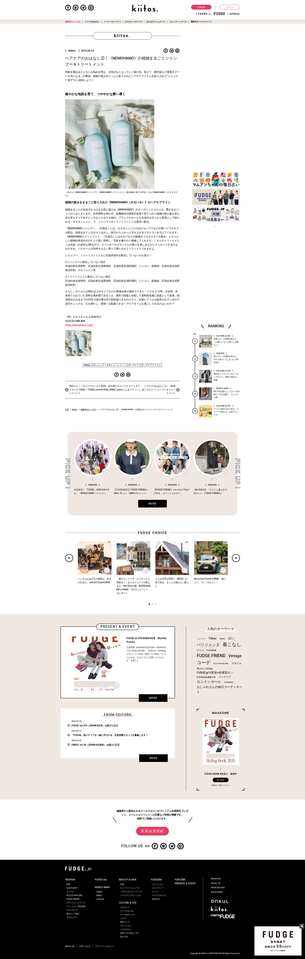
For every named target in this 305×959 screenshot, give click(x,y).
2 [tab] (152, 604)
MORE (153, 698)
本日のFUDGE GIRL (221, 663)
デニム (200, 650)
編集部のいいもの (72, 21)
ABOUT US (70, 946)
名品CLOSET (72, 887)
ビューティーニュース (129, 887)
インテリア (224, 677)
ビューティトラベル (178, 21)
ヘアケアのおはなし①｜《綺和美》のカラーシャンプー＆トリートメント (158, 389)
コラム (123, 918)
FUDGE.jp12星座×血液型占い (215, 673)
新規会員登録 (152, 831)
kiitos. (75, 409)
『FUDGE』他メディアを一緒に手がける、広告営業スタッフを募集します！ (109, 735)
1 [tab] (149, 604)
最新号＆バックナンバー (201, 21)
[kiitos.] (145, 8)
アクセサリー (72, 917)
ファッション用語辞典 (75, 906)
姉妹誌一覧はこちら (219, 785)
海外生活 (156, 899)
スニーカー (201, 639)
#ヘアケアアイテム (151, 365)
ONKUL (222, 638)
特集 (68, 884)
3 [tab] (155, 604)
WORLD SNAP (102, 887)
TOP (67, 409)
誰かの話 (124, 936)
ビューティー (158, 887)
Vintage (234, 656)
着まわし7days (72, 913)
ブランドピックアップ (75, 902)
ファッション (158, 884)
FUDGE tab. (101, 879)
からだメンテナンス (133, 21)
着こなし (232, 644)
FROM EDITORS (218, 887)
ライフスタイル (127, 911)
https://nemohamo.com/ (79, 325)
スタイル (236, 663)
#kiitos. (87, 365)
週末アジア (125, 922)
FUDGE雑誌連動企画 (206, 677)
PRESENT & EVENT (185, 883)
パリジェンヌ (208, 645)
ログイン (230, 7)
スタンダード (72, 910)
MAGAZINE (216, 878)
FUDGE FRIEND (211, 656)
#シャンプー (100, 365)
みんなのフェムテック (156, 21)
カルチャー (125, 907)
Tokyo (212, 638)
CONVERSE (228, 682)
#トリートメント (117, 365)
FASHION (70, 879)
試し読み (220, 779)
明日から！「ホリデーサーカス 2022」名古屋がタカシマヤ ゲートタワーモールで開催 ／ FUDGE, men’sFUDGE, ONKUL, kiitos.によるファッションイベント (105, 389)
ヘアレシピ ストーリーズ (131, 891)
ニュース (70, 891)
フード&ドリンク (127, 914)
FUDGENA (211, 650)
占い (231, 638)
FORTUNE (180, 879)
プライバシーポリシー (104, 946)
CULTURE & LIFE (127, 902)
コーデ (203, 663)
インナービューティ (112, 21)
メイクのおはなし (92, 21)
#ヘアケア (134, 365)
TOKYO (99, 891)
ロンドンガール (209, 681)
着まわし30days (205, 668)
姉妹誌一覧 (215, 883)
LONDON (100, 899)
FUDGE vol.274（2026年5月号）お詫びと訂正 (94, 725)
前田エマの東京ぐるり (129, 933)
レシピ (155, 891)
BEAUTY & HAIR (127, 879)
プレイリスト (126, 925)
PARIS (99, 895)
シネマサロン (126, 929)
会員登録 (201, 7)
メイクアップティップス (130, 895)
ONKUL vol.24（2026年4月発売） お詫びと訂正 (95, 745)
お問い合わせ (85, 946)
